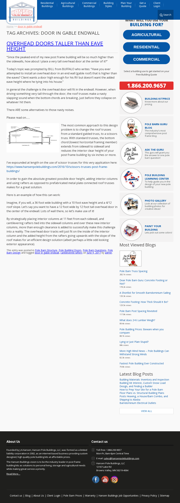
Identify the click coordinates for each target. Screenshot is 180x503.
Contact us (16, 495)
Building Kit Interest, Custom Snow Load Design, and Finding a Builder (143, 384)
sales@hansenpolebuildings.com (121, 458)
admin (108, 252)
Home (10, 26)
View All (146, 411)
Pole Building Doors (70, 250)
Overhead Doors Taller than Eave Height (55, 46)
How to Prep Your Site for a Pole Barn (141, 389)
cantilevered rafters (71, 252)
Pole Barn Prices (72, 495)
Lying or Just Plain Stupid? (134, 341)
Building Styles (109, 4)
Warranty (90, 495)
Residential (146, 47)
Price (157, 98)
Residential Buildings (47, 4)
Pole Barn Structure (46, 250)
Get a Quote (142, 4)
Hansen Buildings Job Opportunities (118, 495)
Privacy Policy (149, 495)
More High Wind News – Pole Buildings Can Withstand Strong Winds (144, 352)
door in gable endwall (47, 252)
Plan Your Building (126, 4)
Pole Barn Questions (94, 250)
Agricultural (146, 35)
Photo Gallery (155, 200)
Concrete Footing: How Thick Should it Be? (144, 302)
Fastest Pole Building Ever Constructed (142, 363)
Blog (27, 495)
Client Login (156, 4)
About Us (38, 495)
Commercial (146, 59)
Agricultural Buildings (68, 4)
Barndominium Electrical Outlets (138, 403)
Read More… (13, 473)
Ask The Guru (154, 149)
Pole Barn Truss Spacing (133, 271)
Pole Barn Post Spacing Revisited (138, 311)
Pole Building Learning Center (157, 176)
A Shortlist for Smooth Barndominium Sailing (145, 292)
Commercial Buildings (89, 4)
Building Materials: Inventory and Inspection (144, 379)
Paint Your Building (153, 227)
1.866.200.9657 (146, 85)
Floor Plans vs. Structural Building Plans (142, 393)
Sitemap (164, 495)
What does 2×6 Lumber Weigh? (137, 320)
